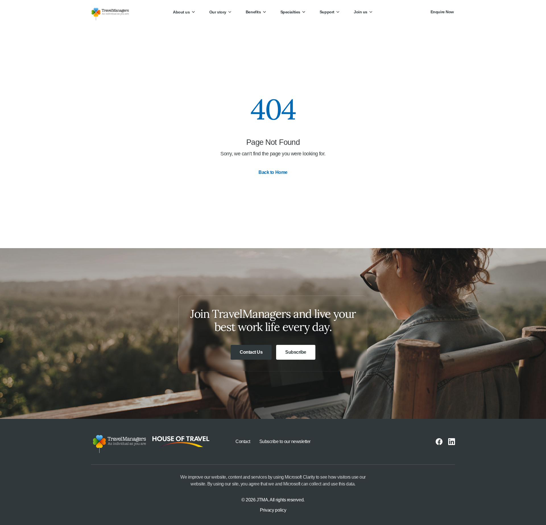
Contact (242, 441)
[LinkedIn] (451, 441)
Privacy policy (273, 510)
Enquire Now (442, 12)
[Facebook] (439, 441)
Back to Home (272, 172)
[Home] (114, 11)
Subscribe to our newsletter (285, 441)
